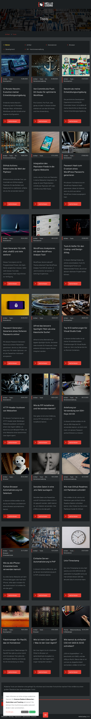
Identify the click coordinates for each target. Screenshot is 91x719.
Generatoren (52, 45)
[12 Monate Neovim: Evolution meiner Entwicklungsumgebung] (15, 76)
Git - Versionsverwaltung (35, 49)
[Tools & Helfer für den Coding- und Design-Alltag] (76, 235)
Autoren (33, 716)
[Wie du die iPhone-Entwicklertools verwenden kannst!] (15, 547)
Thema (66, 630)
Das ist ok (32, 712)
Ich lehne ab (25, 712)
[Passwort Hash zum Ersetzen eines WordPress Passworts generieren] (76, 152)
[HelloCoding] (45, 4)
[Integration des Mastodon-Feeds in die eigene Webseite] (45, 152)
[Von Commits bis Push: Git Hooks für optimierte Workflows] (45, 76)
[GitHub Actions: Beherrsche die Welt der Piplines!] (15, 152)
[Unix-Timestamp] (76, 547)
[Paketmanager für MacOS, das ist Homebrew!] (15, 626)
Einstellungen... (10, 712)
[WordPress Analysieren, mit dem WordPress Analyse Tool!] (45, 235)
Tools (11, 79)
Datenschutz (26, 716)
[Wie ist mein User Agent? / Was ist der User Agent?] (45, 626)
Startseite (4, 716)
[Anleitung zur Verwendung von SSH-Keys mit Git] (76, 394)
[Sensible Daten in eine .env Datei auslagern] (45, 473)
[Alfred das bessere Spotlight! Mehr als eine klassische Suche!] (45, 315)
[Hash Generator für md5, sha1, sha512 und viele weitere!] (15, 235)
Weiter (7, 45)
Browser (72, 45)
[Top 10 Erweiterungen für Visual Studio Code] (76, 315)
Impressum (18, 716)
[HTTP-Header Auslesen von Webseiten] (15, 394)
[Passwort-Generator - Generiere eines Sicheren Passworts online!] (15, 315)
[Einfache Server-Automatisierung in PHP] (45, 547)
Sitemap (11, 716)
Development (10, 49)
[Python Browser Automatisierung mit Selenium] (15, 473)
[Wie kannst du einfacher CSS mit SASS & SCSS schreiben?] (76, 626)
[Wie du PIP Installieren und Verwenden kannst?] (45, 394)
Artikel (7, 34)
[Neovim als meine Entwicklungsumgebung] (76, 76)
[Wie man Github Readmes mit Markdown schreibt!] (76, 473)
